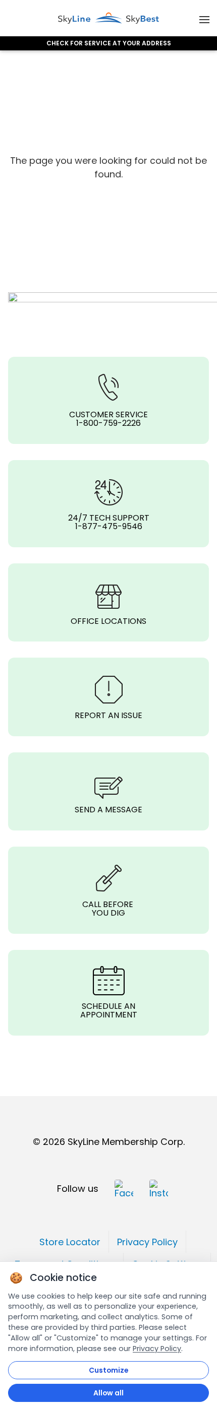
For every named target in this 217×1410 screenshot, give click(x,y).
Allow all (108, 1393)
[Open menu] (204, 18)
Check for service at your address (108, 43)
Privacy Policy (157, 1348)
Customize (108, 1370)
